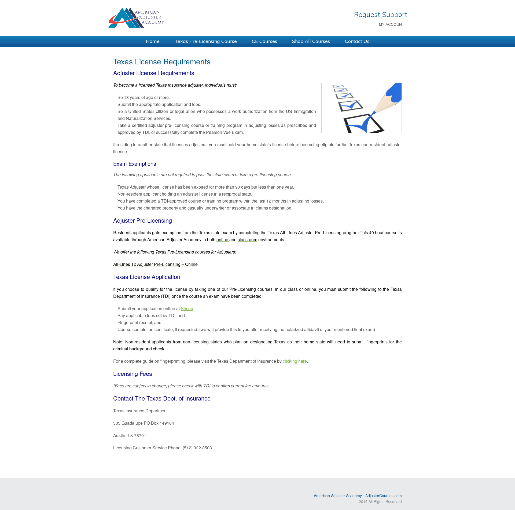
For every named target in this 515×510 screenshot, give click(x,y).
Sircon (187, 308)
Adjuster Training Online (180, 17)
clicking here (295, 361)
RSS (116, 486)
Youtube (124, 486)
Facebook (140, 486)
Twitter (132, 486)
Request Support (380, 14)
